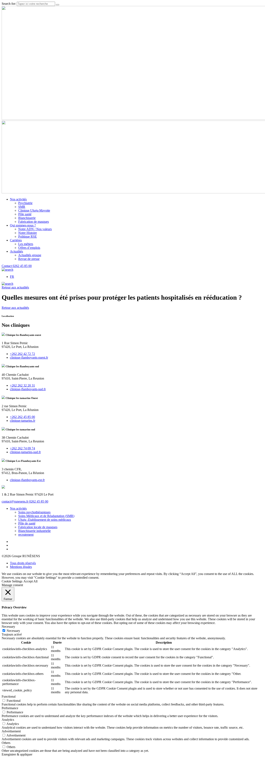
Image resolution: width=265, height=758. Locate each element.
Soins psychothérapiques (34, 512)
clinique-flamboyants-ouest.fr (29, 357)
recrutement (26, 534)
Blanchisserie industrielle (34, 531)
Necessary (13, 630)
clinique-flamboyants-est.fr (27, 480)
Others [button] (6, 743)
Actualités (16, 251)
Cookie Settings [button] (12, 581)
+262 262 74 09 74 (22, 448)
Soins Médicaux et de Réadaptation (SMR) (46, 516)
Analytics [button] (8, 719)
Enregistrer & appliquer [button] (17, 754)
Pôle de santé (26, 523)
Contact (7, 266)
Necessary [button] (8, 626)
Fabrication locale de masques (37, 527)
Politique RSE (27, 236)
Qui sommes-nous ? (23, 225)
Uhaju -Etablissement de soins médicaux (44, 519)
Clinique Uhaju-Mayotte (34, 210)
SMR (21, 206)
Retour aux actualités (15, 287)
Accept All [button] (30, 581)
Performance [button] (10, 708)
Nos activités (18, 199)
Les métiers (25, 244)
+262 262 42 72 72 (22, 354)
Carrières (16, 240)
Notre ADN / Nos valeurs (35, 229)
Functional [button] (9, 696)
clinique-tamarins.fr (22, 420)
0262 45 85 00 (22, 266)
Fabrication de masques (33, 221)
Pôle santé (24, 214)
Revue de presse (29, 259)
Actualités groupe (29, 255)
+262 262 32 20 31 (22, 385)
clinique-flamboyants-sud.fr (28, 389)
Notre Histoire (27, 233)
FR (12, 276)
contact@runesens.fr (15, 501)
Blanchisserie (27, 218)
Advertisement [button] (11, 731)
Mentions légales (21, 567)
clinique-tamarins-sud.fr (25, 452)
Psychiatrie (25, 203)
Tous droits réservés (23, 563)
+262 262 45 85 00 (22, 417)
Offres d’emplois (29, 247)
